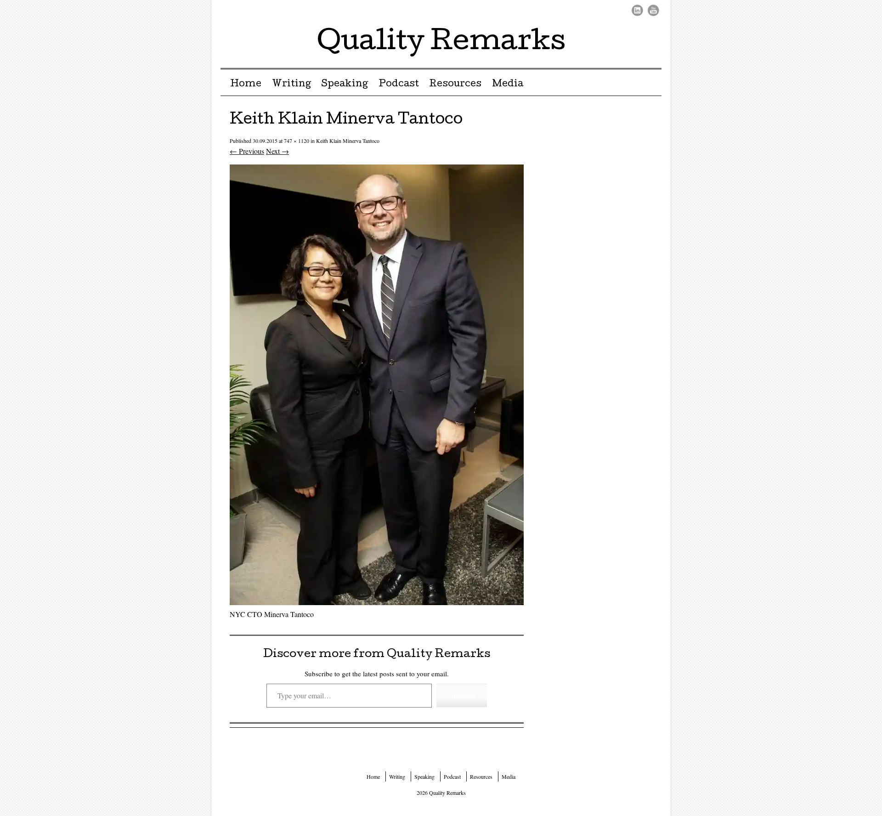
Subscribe (461, 695)
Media (507, 84)
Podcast (399, 84)
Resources (455, 84)
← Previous (247, 151)
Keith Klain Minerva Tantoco (347, 140)
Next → (277, 151)
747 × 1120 (296, 140)
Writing (291, 84)
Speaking (344, 84)
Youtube (653, 10)
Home (245, 84)
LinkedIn (637, 10)
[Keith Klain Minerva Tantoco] (377, 602)
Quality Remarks (441, 43)
